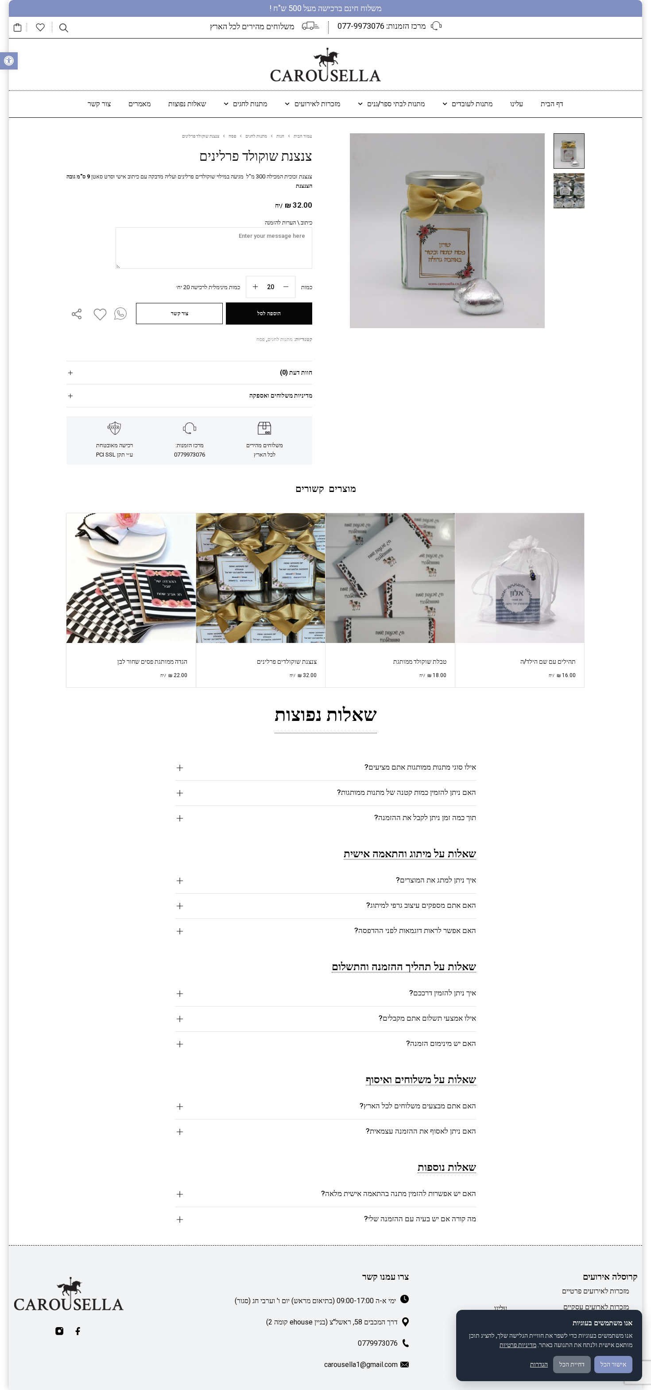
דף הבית (552, 104)
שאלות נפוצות (187, 104)
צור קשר (99, 104)
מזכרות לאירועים (317, 104)
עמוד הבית (303, 136)
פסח (232, 136)
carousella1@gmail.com (361, 1364)
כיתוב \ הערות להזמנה (288, 222)
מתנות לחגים (250, 104)
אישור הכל (613, 1364)
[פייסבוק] (78, 1331)
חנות (280, 136)
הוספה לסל (269, 313)
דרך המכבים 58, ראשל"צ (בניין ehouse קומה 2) (332, 1322)
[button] (9, 61)
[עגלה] (17, 27)
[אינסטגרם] (59, 1331)
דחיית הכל (572, 1364)
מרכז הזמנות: (381, 26)
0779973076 (378, 1343)
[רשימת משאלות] (40, 27)
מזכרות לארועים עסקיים (596, 1307)
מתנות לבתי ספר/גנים (396, 104)
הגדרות (539, 1364)
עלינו (516, 104)
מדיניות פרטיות (518, 1344)
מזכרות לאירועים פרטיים (595, 1291)
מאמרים (139, 104)
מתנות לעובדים (472, 104)
